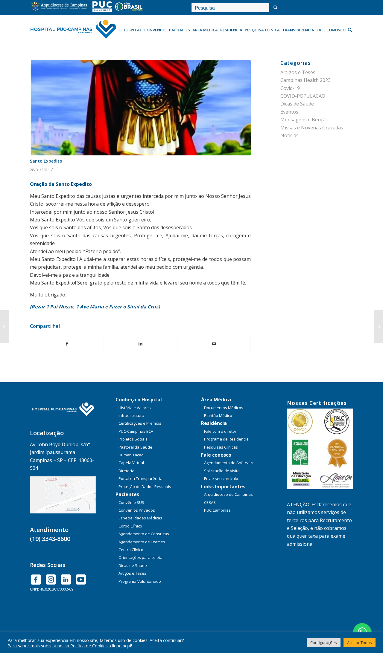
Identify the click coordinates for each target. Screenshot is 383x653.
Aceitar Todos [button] (359, 642)
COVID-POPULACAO (302, 96)
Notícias (289, 135)
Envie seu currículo (221, 478)
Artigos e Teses (297, 72)
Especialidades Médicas (140, 518)
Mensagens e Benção (304, 119)
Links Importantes (223, 486)
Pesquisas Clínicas (221, 447)
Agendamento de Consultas (143, 533)
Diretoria (126, 470)
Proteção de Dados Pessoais (144, 486)
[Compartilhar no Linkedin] (140, 343)
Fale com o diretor (220, 431)
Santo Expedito (46, 161)
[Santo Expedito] (140, 107)
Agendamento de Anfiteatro (229, 462)
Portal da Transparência (140, 478)
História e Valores (134, 407)
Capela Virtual (131, 462)
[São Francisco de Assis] (4, 326)
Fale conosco (216, 455)
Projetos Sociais (133, 439)
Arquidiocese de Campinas (228, 494)
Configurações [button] (323, 642)
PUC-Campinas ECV (135, 431)
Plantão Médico (218, 415)
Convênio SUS (131, 502)
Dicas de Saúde (297, 103)
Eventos (289, 111)
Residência (214, 423)
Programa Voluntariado (139, 581)
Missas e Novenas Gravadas (311, 127)
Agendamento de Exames (141, 542)
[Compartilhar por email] (213, 343)
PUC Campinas (217, 510)
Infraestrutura (131, 415)
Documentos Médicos (223, 407)
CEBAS (210, 502)
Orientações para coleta (140, 557)
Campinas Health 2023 (305, 80)
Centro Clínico (130, 549)
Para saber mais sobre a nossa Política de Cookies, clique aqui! (69, 646)
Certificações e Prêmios (139, 423)
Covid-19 (290, 88)
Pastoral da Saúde (135, 447)
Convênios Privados (136, 510)
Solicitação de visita (222, 470)
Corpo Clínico (130, 526)
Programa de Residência (226, 439)
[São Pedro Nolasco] (378, 326)
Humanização (131, 455)
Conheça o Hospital (138, 399)
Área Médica (216, 399)
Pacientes (127, 494)
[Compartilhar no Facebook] (67, 343)
